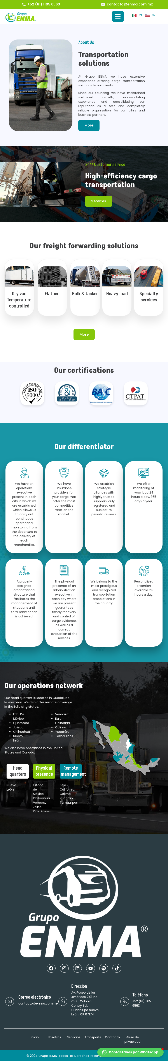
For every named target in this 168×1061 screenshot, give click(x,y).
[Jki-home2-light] (62, 1001)
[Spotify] (103, 968)
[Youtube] (90, 968)
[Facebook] (51, 968)
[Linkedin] (77, 968)
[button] (130, 1052)
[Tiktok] (116, 968)
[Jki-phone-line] (124, 1001)
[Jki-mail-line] (9, 1001)
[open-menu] (118, 16)
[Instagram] (64, 968)
